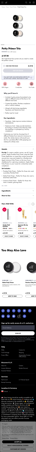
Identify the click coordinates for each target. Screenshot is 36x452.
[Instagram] (8, 310)
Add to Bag (12, 296)
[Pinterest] (13, 310)
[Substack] (13, 316)
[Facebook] (19, 310)
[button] (18, 26)
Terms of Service (18, 341)
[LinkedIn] (8, 316)
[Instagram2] (24, 316)
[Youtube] (24, 310)
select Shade (9, 236)
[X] (29, 310)
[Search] (26, 2)
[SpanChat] (3, 316)
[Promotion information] (31, 78)
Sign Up (18, 333)
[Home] (6, 2)
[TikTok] (3, 310)
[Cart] (34, 3)
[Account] (30, 3)
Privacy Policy (8, 341)
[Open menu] (2, 2)
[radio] (4, 66)
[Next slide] (33, 204)
